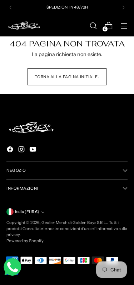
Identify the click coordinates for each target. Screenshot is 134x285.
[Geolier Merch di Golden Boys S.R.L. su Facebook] (10, 150)
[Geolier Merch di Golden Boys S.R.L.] (24, 25)
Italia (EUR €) (27, 211)
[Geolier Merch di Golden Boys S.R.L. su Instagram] (22, 150)
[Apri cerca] (93, 25)
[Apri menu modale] (123, 25)
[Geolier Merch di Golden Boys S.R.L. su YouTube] (33, 150)
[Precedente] (11, 7)
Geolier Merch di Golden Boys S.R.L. (74, 222)
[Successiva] (123, 7)
